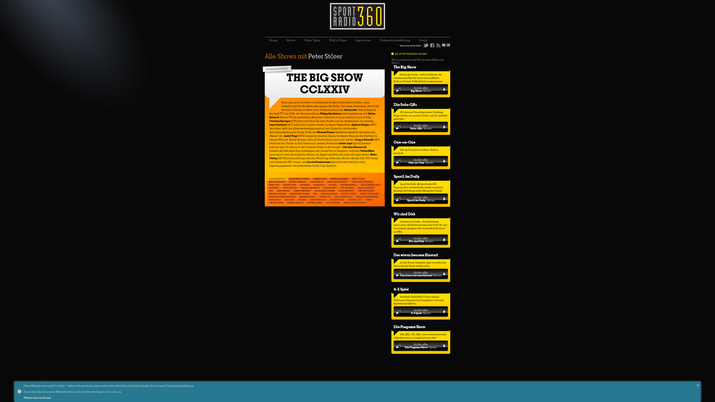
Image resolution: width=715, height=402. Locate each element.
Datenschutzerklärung (395, 40)
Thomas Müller (295, 202)
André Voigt (320, 179)
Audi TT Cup (358, 179)
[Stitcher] (444, 46)
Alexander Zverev (299, 179)
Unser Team (312, 40)
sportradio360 (318, 199)
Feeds (423, 40)
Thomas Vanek (314, 202)
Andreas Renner (339, 179)
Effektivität (289, 185)
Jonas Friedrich (302, 190)
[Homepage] (357, 16)
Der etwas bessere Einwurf (416, 255)
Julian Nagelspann (325, 190)
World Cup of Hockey (355, 202)
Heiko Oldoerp (366, 187)
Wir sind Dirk (404, 214)
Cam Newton (316, 182)
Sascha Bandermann (367, 196)
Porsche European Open (282, 196)
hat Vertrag (347, 187)
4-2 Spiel (401, 289)
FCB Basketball (348, 185)
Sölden (302, 199)
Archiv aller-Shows (421, 89)
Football (274, 187)
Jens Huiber (283, 190)
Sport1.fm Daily (407, 176)
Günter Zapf (329, 187)
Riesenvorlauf (308, 196)
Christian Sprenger (362, 182)
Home (273, 40)
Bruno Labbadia (297, 182)
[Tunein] (448, 46)
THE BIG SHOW (276, 202)
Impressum (363, 40)
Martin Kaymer (366, 190)
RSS (438, 45)
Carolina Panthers (337, 182)
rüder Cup (325, 196)
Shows (290, 40)
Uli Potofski (333, 202)
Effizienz (305, 185)
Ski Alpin (289, 199)
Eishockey (319, 185)
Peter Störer (348, 193)
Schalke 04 (275, 199)
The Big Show (405, 67)
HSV (271, 190)
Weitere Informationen (37, 398)
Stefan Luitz (354, 199)
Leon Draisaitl (346, 190)
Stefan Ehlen (337, 199)
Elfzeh (332, 185)
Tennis (369, 199)
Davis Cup (274, 185)
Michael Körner (277, 193)
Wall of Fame (338, 40)
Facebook (432, 45)
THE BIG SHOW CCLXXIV (325, 83)
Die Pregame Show (409, 326)
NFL (315, 193)
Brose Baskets (277, 182)
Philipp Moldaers (369, 193)
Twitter (426, 45)
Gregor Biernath (310, 187)
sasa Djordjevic (343, 196)
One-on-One (404, 142)
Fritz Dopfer (290, 187)
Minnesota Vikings (299, 193)
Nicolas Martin (329, 193)
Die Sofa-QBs (405, 104)
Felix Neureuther (370, 185)
